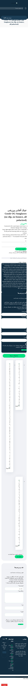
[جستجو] (25, 8)
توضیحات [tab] (24, 262)
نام (26, 330)
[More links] (16, 18)
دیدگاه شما (24, 316)
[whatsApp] (5, 652)
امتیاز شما (24, 311)
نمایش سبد (19, 556)
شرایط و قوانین (11, 657)
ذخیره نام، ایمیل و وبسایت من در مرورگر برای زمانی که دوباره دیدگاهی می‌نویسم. (15, 346)
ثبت (24, 349)
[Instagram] (4, 652)
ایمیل (25, 337)
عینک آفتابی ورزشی (19, 251)
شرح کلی (24, 291)
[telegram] (3, 652)
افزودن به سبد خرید (21, 248)
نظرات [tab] (19, 262)
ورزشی (10, 252)
